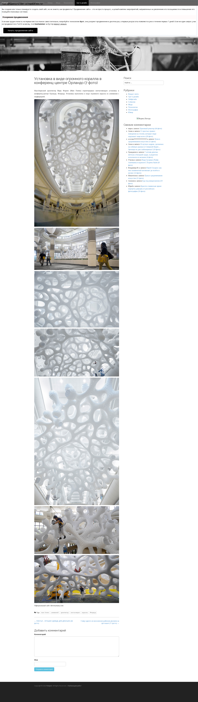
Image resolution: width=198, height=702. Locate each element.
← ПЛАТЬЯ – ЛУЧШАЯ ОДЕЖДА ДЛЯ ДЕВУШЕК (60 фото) (53, 622)
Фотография (95, 3)
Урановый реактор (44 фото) (151, 128)
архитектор (65, 612)
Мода (58, 3)
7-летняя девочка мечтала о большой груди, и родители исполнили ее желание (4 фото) (143, 154)
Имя (36, 660)
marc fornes (45, 612)
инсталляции (75, 612)
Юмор (50, 3)
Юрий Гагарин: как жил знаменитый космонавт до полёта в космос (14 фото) (145, 170)
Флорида (93, 612)
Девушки (14, 3)
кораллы (85, 612)
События (131, 102)
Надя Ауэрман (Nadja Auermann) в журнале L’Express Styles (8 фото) (144, 162)
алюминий (55, 612)
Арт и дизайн (81, 3)
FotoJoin (49, 686)
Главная (5, 3)
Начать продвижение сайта (20, 30)
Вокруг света (27, 3)
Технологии (68, 3)
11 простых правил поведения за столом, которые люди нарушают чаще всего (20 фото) (142, 133)
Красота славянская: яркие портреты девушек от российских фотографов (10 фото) (144, 188)
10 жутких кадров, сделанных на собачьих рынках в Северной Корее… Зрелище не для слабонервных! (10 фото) (146, 146)
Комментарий (40, 634)
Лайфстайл (40, 3)
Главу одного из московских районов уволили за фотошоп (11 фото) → (100, 622)
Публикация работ (74, 686)
